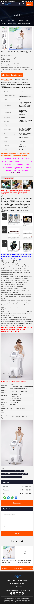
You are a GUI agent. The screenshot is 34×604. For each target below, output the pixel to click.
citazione (29, 4)
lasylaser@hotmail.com (9, 1)
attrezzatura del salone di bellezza (21, 21)
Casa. (2, 21)
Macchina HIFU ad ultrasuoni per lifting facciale (14, 474)
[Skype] (8, 498)
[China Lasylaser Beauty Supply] (8, 4)
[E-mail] (16, 498)
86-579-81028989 (28, 1)
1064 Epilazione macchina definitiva (11, 477)
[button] (5, 49)
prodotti (8, 21)
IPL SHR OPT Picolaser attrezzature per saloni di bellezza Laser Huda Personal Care (25, 561)
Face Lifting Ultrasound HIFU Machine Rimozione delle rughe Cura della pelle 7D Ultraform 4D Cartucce (9, 561)
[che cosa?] (12, 497)
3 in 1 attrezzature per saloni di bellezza (12, 470)
